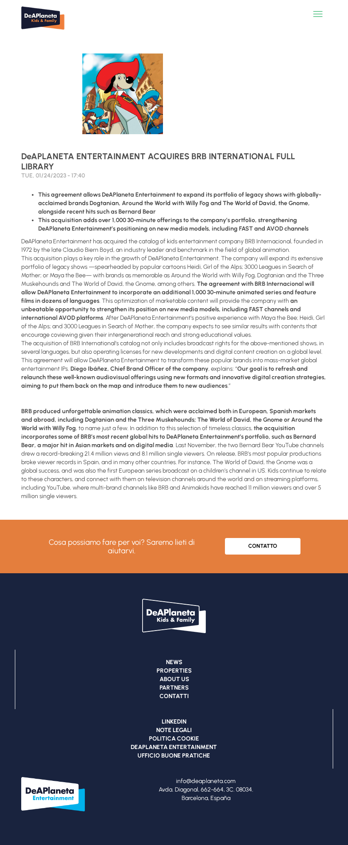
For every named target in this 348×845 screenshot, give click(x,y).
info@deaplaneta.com (206, 781)
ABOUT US (174, 679)
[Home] (46, 32)
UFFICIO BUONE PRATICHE (174, 755)
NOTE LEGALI (174, 730)
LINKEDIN (174, 721)
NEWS (174, 662)
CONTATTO (262, 546)
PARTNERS (174, 687)
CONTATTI (174, 696)
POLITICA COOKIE (174, 738)
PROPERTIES (174, 670)
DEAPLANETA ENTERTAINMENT (174, 747)
